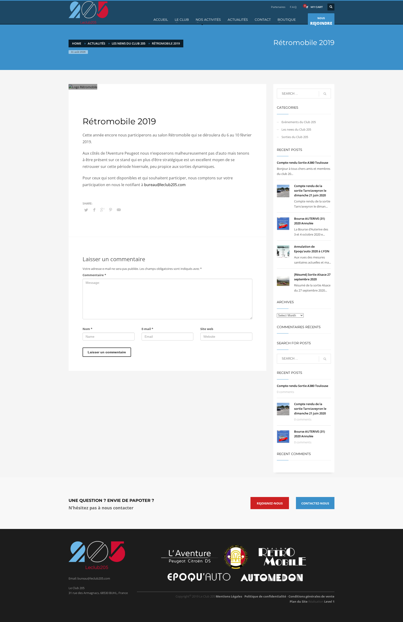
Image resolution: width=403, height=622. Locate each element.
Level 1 (329, 601)
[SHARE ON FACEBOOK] (94, 209)
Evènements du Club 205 (298, 122)
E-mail (147, 329)
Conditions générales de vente (311, 596)
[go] (325, 94)
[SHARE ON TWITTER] (86, 209)
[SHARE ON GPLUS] (102, 209)
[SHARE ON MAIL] (118, 209)
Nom (87, 329)
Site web (206, 329)
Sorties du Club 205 (169, 94)
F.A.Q (293, 7)
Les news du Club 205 (142, 94)
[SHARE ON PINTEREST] (110, 209)
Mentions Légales (229, 596)
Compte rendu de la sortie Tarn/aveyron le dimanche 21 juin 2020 (310, 190)
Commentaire (94, 275)
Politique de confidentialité (265, 596)
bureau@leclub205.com (165, 184)
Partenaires (278, 7)
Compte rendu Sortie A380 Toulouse (302, 162)
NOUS (321, 21)
